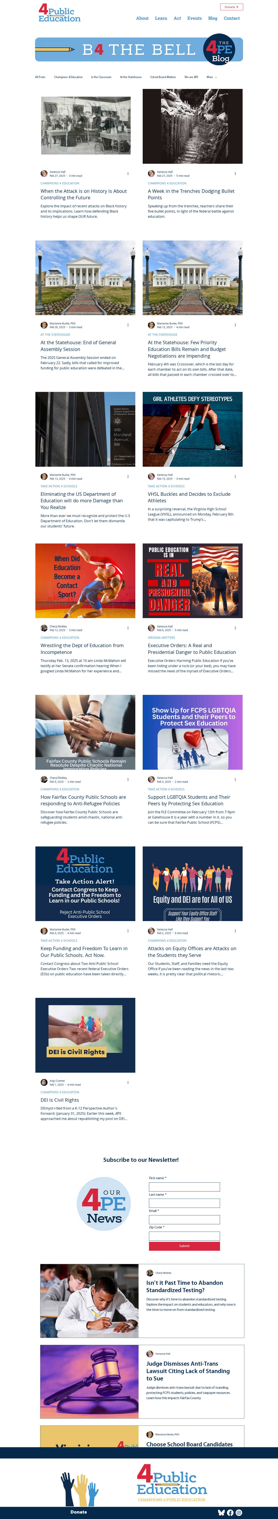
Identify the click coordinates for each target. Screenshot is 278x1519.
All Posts (40, 77)
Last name (158, 1195)
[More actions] (129, 173)
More (210, 77)
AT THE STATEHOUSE (55, 334)
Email (154, 1211)
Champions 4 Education (68, 77)
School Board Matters (163, 77)
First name (158, 1178)
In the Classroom (101, 77)
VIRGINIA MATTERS (161, 637)
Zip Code (157, 1227)
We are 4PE (191, 77)
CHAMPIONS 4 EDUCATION (60, 183)
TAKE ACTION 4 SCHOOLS (59, 486)
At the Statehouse (131, 77)
